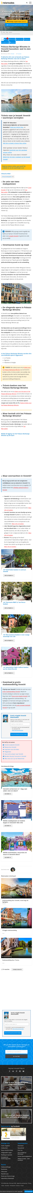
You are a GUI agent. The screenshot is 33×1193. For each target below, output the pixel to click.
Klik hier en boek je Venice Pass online (14, 143)
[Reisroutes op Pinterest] (16, 1071)
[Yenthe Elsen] (13, 869)
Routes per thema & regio (8, 1176)
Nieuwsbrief (21, 1148)
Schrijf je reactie (17, 969)
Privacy (29, 1183)
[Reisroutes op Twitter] (13, 1071)
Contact (22, 1185)
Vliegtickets (27, 39)
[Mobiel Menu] (30, 3)
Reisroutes (7, 3)
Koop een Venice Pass (16, 127)
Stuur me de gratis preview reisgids (17, 25)
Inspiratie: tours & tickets (11, 749)
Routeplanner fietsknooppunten (6, 1157)
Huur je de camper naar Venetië (13, 754)
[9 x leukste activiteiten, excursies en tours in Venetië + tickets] (16, 842)
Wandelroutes (5, 1174)
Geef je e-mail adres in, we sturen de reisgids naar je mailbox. (19, 720)
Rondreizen (4, 1169)
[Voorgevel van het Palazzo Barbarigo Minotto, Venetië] (16, 293)
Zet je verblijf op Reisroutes (22, 1153)
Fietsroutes (4, 1171)
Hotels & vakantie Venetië (11, 745)
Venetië (10, 32)
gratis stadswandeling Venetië (11, 691)
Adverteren (21, 1145)
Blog (7, 32)
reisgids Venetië (13, 236)
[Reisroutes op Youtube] (23, 1071)
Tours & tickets (20, 39)
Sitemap (18, 1185)
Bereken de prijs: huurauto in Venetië (15, 756)
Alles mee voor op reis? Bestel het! (14, 758)
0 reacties (19, 53)
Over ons (20, 1150)
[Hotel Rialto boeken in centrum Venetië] (16, 559)
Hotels (6, 39)
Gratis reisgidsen (5, 1145)
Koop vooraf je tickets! (7, 1150)
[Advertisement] (16, 987)
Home (4, 32)
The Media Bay (5, 1183)
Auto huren (13, 42)
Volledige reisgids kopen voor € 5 (17, 21)
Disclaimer (7, 1185)
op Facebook (10, 1126)
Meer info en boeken (18, 524)
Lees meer (7, 793)
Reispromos (12, 39)
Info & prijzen (8, 575)
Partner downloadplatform (25, 1156)
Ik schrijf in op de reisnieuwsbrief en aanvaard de (20, 729)
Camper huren (6, 42)
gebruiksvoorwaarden (17, 730)
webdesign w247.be (27, 1189)
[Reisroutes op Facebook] (9, 1071)
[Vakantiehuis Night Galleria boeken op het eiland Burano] (16, 657)
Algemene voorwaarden (22, 1183)
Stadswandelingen (6, 1167)
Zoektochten (4, 1148)
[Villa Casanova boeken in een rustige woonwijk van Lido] (16, 624)
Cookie (2, 1185)
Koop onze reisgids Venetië (19, 696)
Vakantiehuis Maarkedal (7, 1178)
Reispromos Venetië (10, 747)
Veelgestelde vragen (6, 1152)
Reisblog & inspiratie (6, 1155)
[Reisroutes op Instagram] (20, 1071)
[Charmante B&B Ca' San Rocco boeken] (16, 592)
